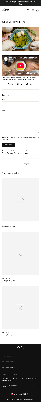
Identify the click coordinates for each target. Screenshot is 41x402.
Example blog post (9, 226)
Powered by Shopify (29, 399)
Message (4, 120)
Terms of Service (19, 153)
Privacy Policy (6, 153)
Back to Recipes (22, 164)
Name (3, 99)
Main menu (7, 356)
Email (3, 110)
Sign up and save (10, 375)
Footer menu (8, 362)
